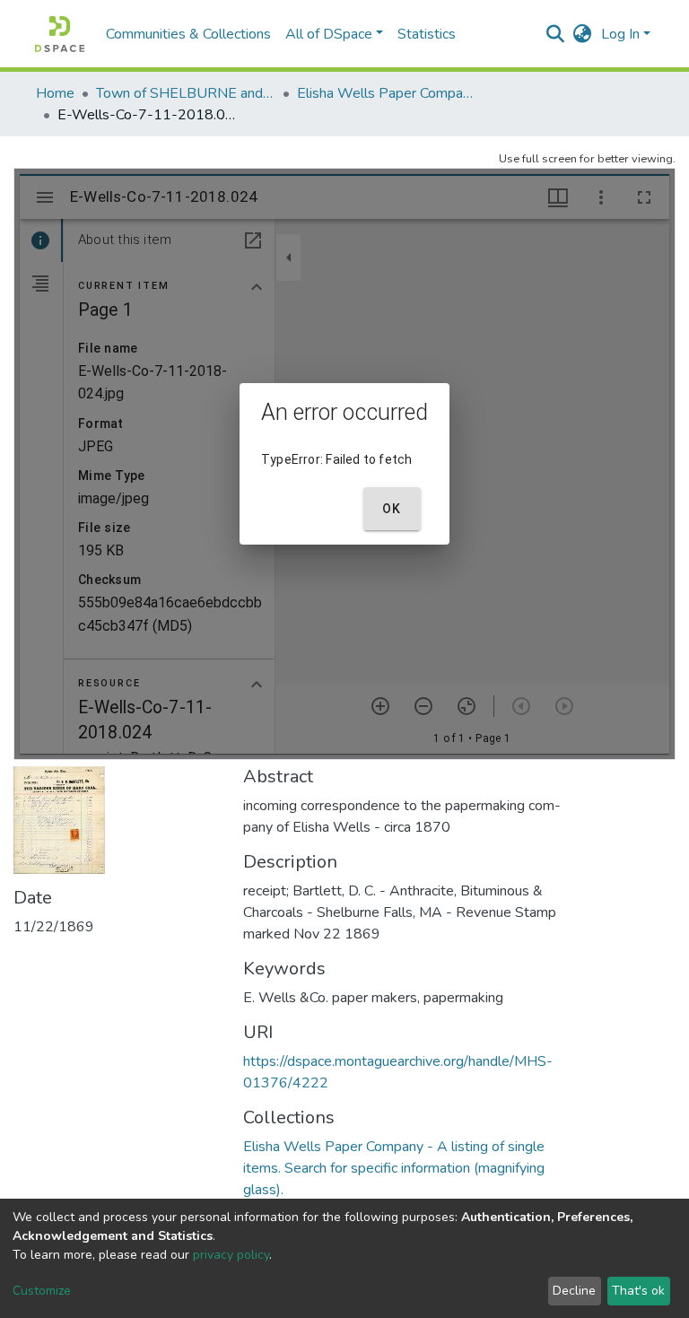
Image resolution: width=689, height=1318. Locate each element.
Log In (620, 34)
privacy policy (231, 1254)
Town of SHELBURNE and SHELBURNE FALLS (185, 93)
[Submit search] (556, 34)
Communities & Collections (188, 34)
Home (55, 93)
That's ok (638, 1290)
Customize (42, 1290)
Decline (574, 1290)
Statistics (426, 34)
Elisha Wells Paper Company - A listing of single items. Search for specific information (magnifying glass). (386, 93)
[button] (582, 34)
